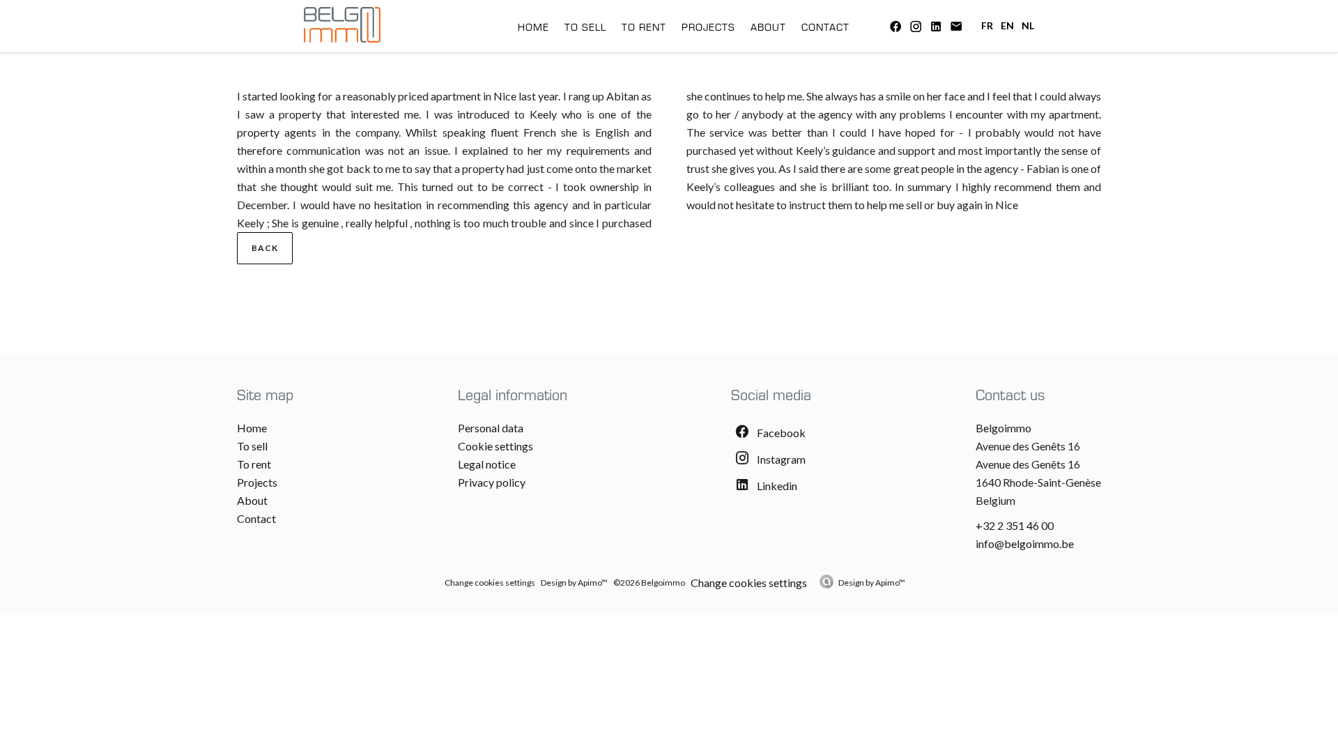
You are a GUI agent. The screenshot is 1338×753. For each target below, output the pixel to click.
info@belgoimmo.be (1025, 543)
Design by (871, 582)
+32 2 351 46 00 (1015, 525)
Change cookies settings (490, 582)
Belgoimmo (1003, 427)
